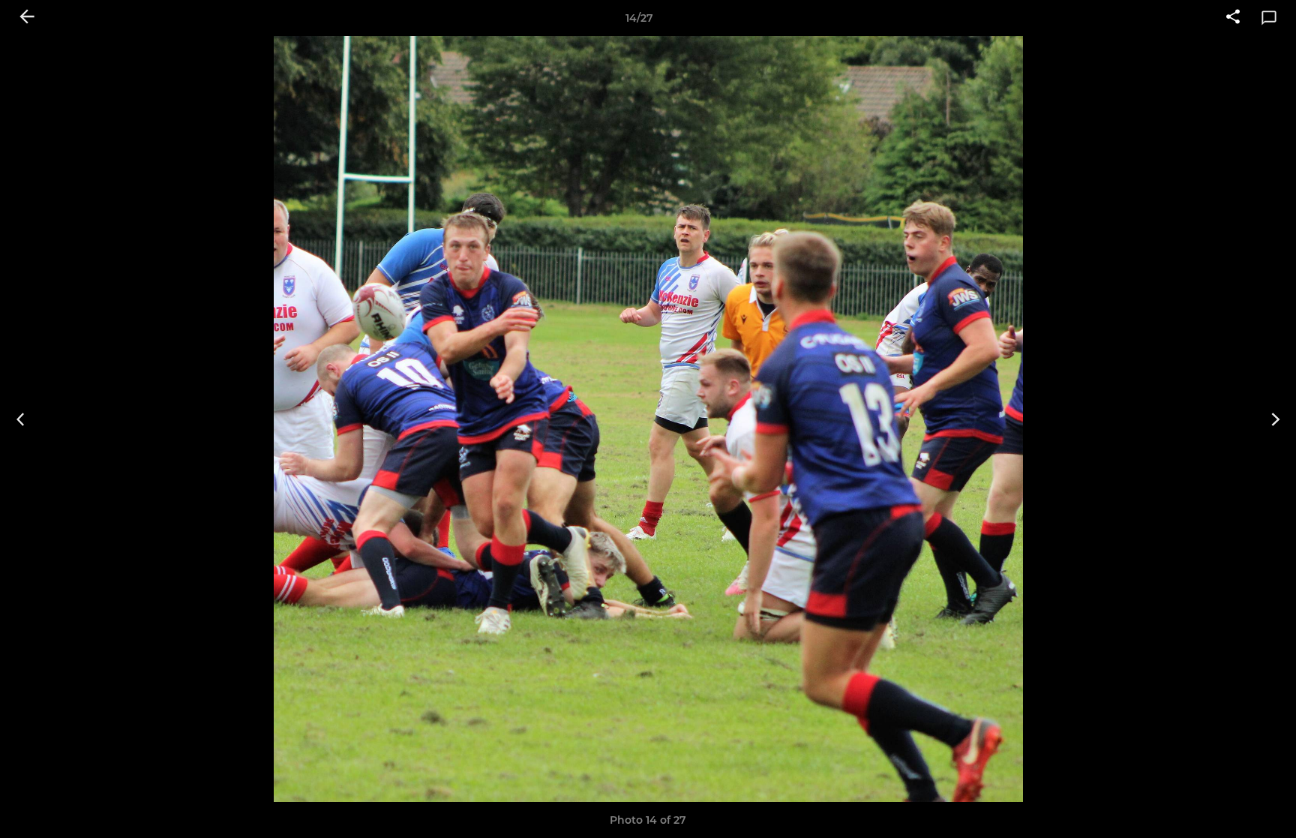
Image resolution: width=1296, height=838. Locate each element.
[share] (1233, 18)
